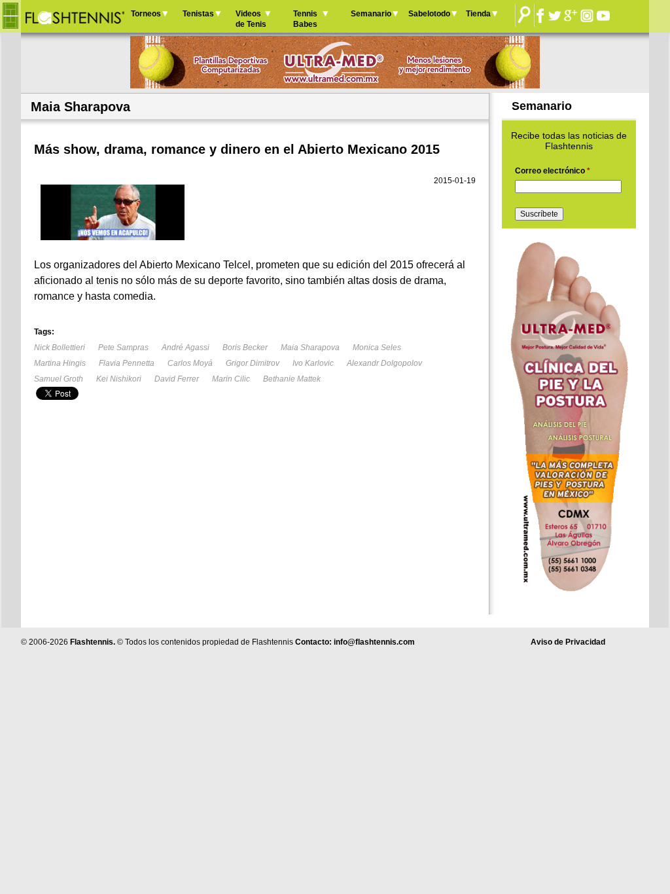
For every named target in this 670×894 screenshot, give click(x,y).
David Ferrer (176, 379)
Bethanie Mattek (292, 379)
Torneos (146, 13)
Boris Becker (245, 347)
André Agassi (185, 347)
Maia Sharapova (310, 347)
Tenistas (198, 13)
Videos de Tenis (251, 19)
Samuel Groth (58, 379)
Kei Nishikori (118, 379)
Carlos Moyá (190, 363)
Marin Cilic (231, 379)
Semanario (371, 13)
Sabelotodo (429, 13)
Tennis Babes (305, 19)
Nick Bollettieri (59, 347)
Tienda (478, 13)
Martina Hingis (60, 363)
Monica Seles (377, 347)
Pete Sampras (123, 347)
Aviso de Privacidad (568, 642)
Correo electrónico (552, 170)
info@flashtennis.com (374, 642)
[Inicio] (74, 16)
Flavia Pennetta (126, 363)
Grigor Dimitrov (252, 363)
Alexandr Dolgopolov (384, 363)
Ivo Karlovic (313, 363)
